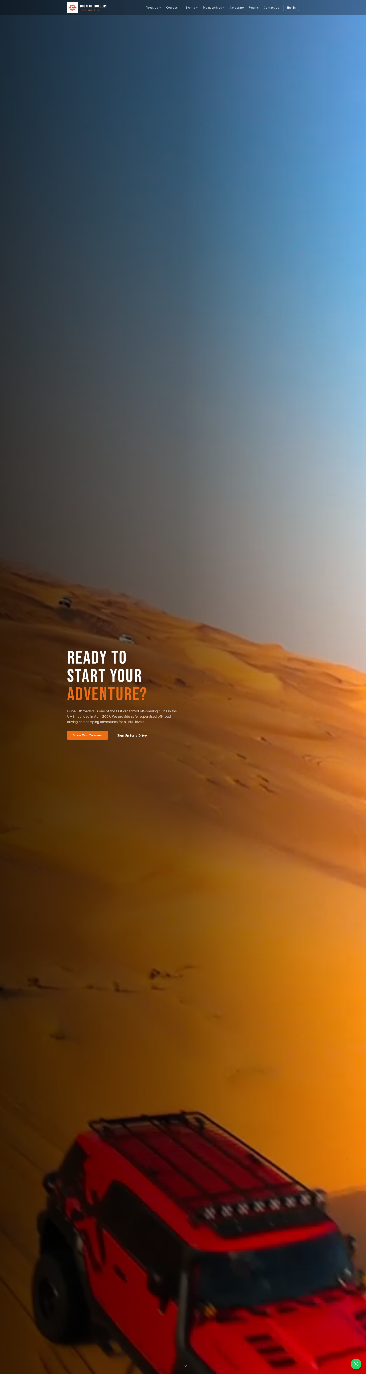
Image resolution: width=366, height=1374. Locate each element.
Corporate (237, 7)
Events (190, 7)
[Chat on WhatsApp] (356, 1364)
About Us (152, 7)
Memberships (212, 7)
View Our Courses (87, 735)
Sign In (291, 7)
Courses (172, 7)
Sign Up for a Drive (132, 735)
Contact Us (271, 7)
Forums (254, 7)
